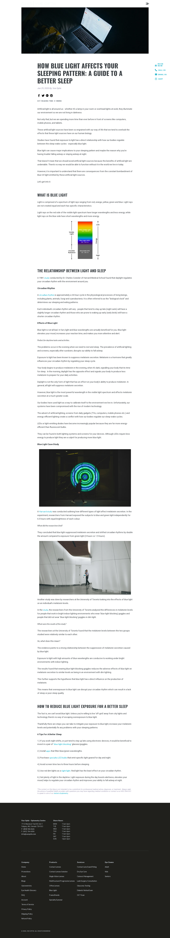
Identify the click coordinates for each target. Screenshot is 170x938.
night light (65, 770)
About (23, 876)
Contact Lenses (55, 867)
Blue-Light (53, 890)
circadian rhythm (46, 295)
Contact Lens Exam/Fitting (87, 867)
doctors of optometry (61, 793)
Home (23, 867)
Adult (107, 867)
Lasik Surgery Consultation (87, 881)
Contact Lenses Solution (58, 872)
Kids (106, 872)
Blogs (23, 881)
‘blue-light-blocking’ (62, 744)
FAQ (23, 895)
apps (48, 751)
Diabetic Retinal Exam (85, 890)
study (46, 278)
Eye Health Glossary (28, 890)
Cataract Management (85, 876)
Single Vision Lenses (56, 876)
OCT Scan (81, 895)
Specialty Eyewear (56, 900)
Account (24, 900)
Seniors (108, 876)
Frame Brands (54, 895)
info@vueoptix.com (28, 834)
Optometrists (26, 886)
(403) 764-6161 (28, 829)
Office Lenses (54, 886)
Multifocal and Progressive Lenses (62, 881)
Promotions (25, 872)
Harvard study (45, 511)
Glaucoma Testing (83, 886)
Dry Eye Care (82, 872)
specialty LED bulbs (58, 757)
